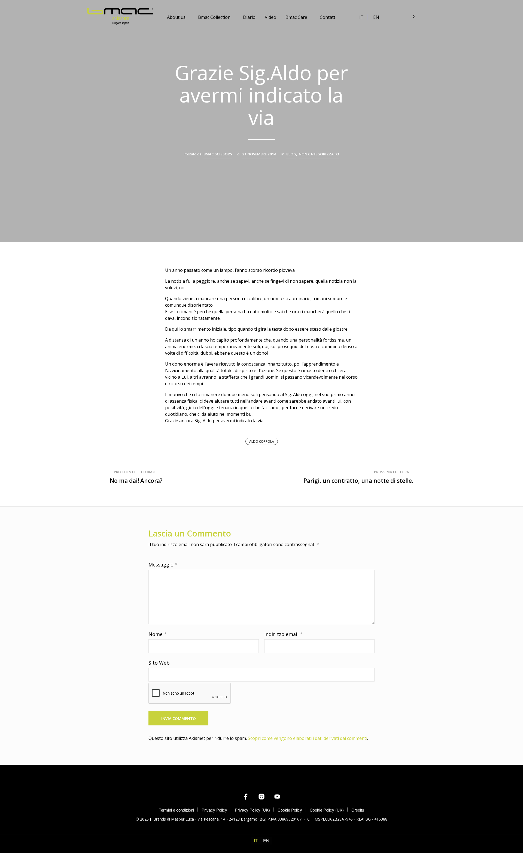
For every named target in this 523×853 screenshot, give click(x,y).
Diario (249, 17)
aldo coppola (261, 441)
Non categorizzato (319, 154)
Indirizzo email (283, 634)
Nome (157, 634)
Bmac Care (296, 17)
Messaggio (163, 564)
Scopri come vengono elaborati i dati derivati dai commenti (307, 738)
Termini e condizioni (176, 810)
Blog (291, 154)
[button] (410, 16)
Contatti (328, 17)
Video (270, 17)
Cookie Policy (290, 810)
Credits (357, 810)
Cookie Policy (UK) (327, 810)
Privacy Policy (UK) (252, 810)
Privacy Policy (214, 810)
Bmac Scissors (217, 154)
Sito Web (159, 662)
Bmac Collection (214, 17)
